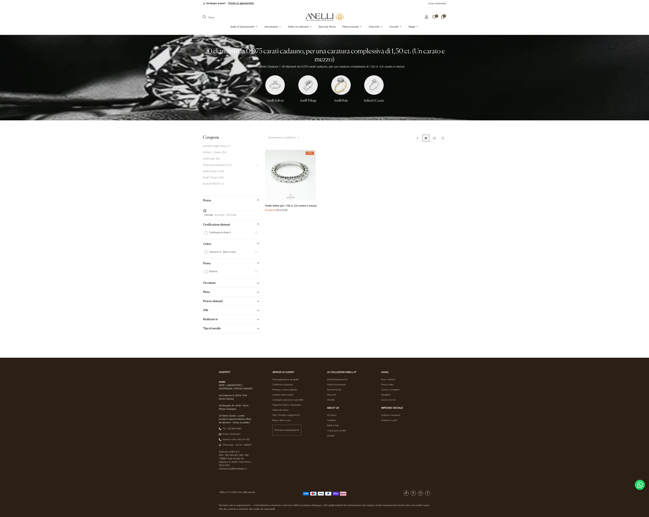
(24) (224, 152)
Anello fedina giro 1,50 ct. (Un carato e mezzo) (291, 206)
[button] (214, 3)
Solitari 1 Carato (374, 100)
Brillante (213, 272)
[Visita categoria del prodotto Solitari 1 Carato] (374, 85)
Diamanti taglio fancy (215, 146)
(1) (228, 146)
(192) (221, 178)
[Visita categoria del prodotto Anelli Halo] (341, 85)
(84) (218, 159)
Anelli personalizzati (214, 165)
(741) (229, 165)
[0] (434, 18)
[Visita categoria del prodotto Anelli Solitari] (275, 85)
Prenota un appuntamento (241, 3)
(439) (221, 171)
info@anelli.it (440, 4)
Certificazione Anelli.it (220, 233)
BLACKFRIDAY (212, 184)
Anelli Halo (341, 100)
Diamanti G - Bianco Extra (222, 252)
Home (248, 67)
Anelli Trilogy (308, 100)
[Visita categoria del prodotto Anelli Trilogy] (308, 85)
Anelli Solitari (275, 100)
